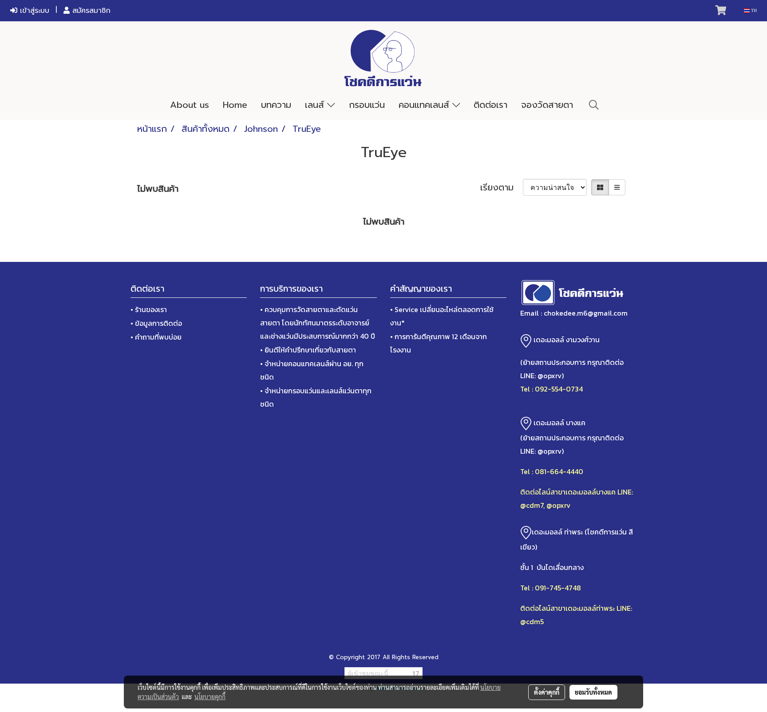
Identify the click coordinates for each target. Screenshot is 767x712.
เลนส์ (316, 104)
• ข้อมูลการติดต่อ (156, 323)
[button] (594, 104)
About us (189, 104)
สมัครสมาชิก (90, 10)
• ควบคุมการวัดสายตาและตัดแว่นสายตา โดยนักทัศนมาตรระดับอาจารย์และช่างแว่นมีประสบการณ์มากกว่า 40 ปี (317, 322)
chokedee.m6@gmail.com (586, 313)
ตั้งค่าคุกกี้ (546, 692)
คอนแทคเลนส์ (425, 104)
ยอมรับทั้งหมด (593, 692)
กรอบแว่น (367, 104)
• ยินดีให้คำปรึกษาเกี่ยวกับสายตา (308, 349)
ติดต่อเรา (490, 104)
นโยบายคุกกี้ (209, 696)
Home (235, 104)
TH (753, 10)
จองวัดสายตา (547, 104)
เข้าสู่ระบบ (33, 10)
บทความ (276, 104)
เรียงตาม (501, 187)
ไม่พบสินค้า (157, 188)
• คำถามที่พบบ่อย (156, 337)
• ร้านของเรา (148, 309)
